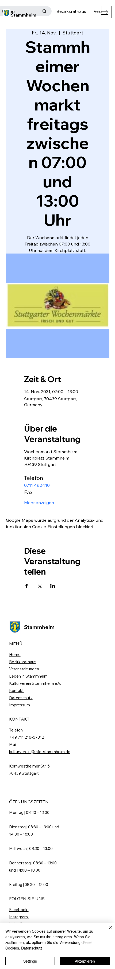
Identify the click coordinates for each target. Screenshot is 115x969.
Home (15, 654)
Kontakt (16, 690)
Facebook (19, 909)
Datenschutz (21, 697)
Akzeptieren (85, 961)
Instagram (19, 916)
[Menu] (104, 14)
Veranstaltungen (24, 668)
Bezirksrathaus (22, 661)
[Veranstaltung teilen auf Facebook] (26, 586)
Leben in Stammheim (28, 676)
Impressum (19, 704)
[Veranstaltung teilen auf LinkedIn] (52, 586)
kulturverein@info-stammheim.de (39, 751)
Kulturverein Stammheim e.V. (35, 683)
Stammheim (23, 15)
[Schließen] (107, 930)
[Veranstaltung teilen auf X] (39, 586)
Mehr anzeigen (39, 502)
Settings (30, 961)
